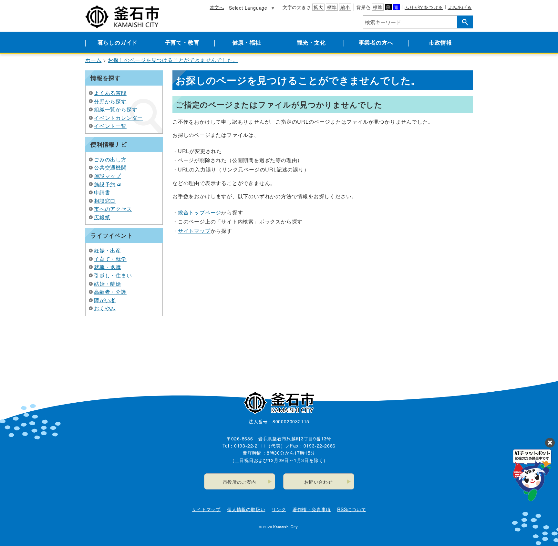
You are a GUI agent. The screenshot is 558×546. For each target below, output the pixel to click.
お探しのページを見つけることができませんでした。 (173, 60)
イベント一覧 (110, 125)
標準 (332, 7)
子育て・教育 (182, 42)
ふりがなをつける (424, 7)
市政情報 (440, 42)
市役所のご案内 (239, 482)
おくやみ (105, 308)
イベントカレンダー (118, 117)
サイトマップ (194, 230)
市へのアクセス (113, 208)
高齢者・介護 (110, 291)
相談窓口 (105, 200)
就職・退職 (107, 267)
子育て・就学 (110, 259)
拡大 (318, 7)
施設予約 (105, 184)
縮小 (345, 7)
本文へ (217, 7)
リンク (279, 509)
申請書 (102, 192)
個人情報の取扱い (246, 509)
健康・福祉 (246, 42)
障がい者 (105, 300)
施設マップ (107, 176)
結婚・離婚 (107, 283)
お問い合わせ (318, 482)
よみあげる (460, 7)
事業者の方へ (376, 42)
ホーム (93, 60)
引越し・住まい (113, 275)
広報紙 (102, 217)
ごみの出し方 (110, 159)
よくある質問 (110, 93)
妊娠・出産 (107, 250)
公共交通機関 (110, 167)
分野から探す (110, 101)
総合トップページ (199, 212)
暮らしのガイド (118, 42)
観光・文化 (311, 42)
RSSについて (351, 509)
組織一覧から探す (115, 109)
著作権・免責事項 (312, 509)
